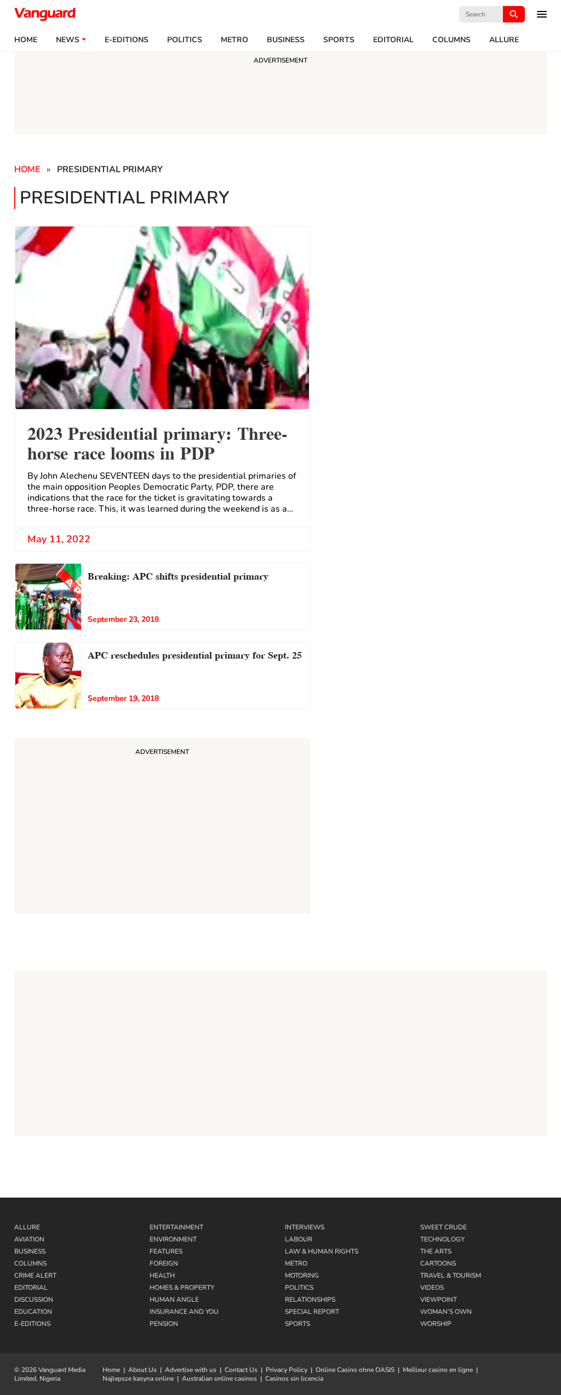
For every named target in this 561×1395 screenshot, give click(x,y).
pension (164, 1323)
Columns (451, 40)
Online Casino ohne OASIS (355, 1369)
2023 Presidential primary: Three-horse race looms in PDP (157, 442)
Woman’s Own (446, 1311)
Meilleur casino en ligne (438, 1369)
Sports (338, 40)
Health (162, 1275)
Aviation (29, 1239)
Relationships (310, 1299)
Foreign (164, 1263)
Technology (442, 1239)
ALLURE (504, 40)
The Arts (435, 1251)
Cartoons (438, 1263)
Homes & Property (182, 1287)
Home (25, 40)
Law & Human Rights (321, 1251)
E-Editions (32, 1323)
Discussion (33, 1299)
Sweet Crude (443, 1227)
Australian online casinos (219, 1378)
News (67, 40)
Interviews (304, 1227)
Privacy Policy (286, 1369)
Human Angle (174, 1299)
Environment (173, 1239)
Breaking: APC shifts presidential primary (178, 574)
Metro (234, 40)
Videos (432, 1287)
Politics (184, 40)
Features (166, 1251)
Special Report (312, 1311)
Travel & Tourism (450, 1275)
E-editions (126, 40)
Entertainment (176, 1227)
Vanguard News (45, 14)
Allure (27, 1227)
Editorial (393, 40)
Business (286, 40)
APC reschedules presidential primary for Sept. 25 (195, 653)
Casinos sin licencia (294, 1378)
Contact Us (241, 1369)
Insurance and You (184, 1311)
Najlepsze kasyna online (138, 1378)
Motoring (302, 1275)
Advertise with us (190, 1369)
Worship (435, 1323)
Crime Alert (35, 1275)
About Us (142, 1369)
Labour (298, 1239)
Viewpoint (438, 1299)
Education (33, 1311)
